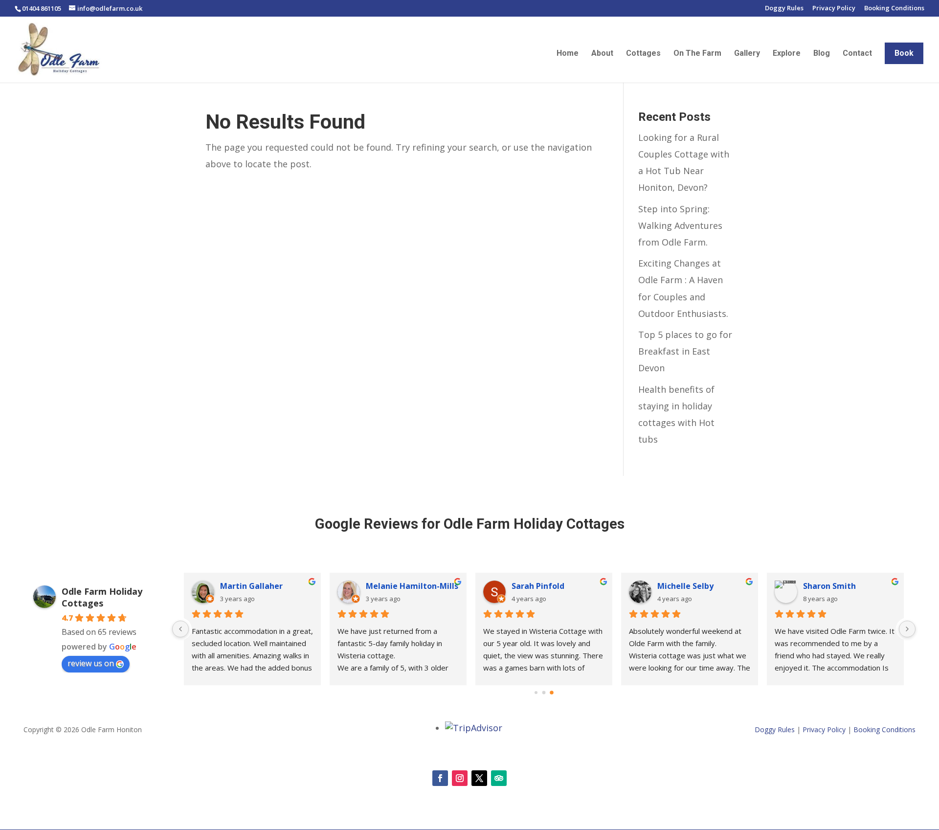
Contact (857, 54)
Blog (821, 54)
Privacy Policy (833, 8)
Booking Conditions (894, 8)
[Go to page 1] (544, 693)
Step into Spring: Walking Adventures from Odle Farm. (680, 225)
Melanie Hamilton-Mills (412, 586)
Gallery (747, 54)
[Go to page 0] (536, 692)
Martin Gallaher (251, 586)
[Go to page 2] (552, 693)
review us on (90, 663)
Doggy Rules (784, 8)
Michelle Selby (685, 586)
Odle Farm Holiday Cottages (102, 597)
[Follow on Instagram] (460, 778)
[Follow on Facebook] (440, 778)
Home (568, 54)
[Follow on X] (479, 778)
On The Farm (697, 54)
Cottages (643, 54)
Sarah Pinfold (538, 586)
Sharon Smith (829, 586)
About (602, 54)
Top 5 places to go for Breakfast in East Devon (685, 351)
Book (904, 53)
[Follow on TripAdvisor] (499, 778)
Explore (787, 54)
